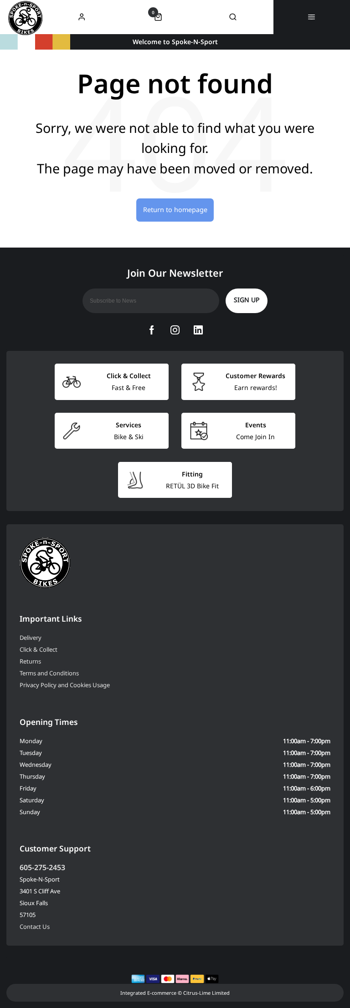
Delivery (30, 637)
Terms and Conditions (49, 673)
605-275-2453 (42, 867)
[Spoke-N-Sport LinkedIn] (198, 330)
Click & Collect (38, 649)
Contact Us (35, 926)
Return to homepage (175, 209)
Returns (30, 661)
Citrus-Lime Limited (206, 992)
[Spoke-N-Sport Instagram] (175, 330)
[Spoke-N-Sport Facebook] (152, 330)
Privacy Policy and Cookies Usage (65, 685)
